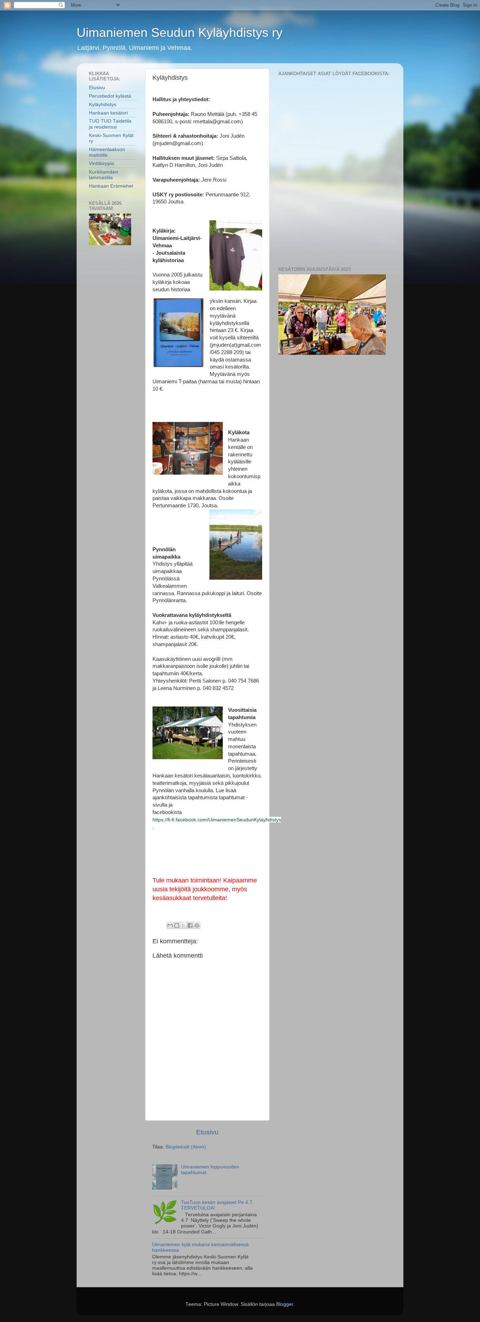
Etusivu (207, 1132)
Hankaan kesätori (108, 113)
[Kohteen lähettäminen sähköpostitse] (170, 925)
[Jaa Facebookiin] (190, 925)
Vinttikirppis (101, 163)
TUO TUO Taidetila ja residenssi (110, 123)
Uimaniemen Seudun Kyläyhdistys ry (180, 32)
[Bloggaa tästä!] (176, 925)
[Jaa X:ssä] (183, 925)
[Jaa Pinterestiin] (196, 925)
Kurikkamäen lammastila (103, 174)
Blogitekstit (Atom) (186, 1147)
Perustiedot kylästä (110, 96)
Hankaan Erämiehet (111, 186)
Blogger (284, 1304)
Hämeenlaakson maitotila (107, 152)
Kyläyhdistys (102, 104)
